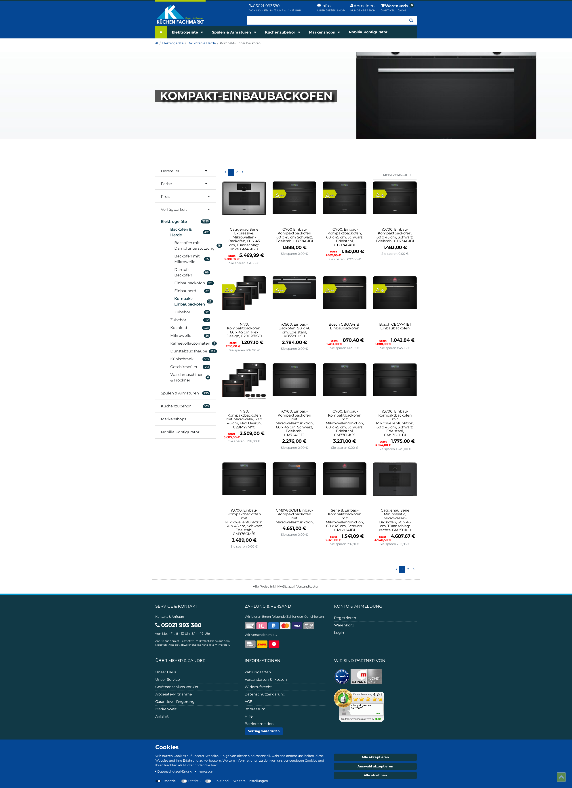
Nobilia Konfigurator (368, 32)
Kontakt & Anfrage (169, 617)
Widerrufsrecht (258, 687)
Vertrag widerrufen (264, 731)
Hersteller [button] (170, 171)
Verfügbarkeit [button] (174, 209)
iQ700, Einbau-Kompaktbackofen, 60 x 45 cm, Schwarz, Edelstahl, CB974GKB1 (344, 237)
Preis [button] (165, 196)
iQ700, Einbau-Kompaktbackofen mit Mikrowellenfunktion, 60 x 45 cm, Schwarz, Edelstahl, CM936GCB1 (395, 423)
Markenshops (322, 32)
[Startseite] (161, 32)
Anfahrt (162, 716)
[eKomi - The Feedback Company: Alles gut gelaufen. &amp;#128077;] (359, 705)
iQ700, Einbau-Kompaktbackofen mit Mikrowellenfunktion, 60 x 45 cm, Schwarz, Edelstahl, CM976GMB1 (244, 522)
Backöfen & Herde (202, 43)
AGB (248, 702)
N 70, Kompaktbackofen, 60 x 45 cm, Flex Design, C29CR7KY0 (244, 330)
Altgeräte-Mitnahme (173, 694)
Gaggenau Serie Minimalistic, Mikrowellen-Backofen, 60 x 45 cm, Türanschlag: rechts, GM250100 (395, 520)
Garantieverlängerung (175, 702)
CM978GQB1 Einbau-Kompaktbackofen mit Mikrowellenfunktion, (294, 516)
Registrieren (345, 618)
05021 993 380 (181, 625)
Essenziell (169, 781)
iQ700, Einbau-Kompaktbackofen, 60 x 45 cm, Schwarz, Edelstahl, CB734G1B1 (395, 235)
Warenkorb (344, 625)
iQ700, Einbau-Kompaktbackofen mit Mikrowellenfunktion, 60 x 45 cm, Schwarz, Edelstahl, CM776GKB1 (345, 423)
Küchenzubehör (280, 32)
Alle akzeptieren (375, 757)
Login (339, 632)
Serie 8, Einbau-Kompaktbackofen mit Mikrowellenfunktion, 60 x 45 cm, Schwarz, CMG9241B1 (345, 520)
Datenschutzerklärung (265, 694)
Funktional (220, 781)
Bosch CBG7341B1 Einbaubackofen (345, 326)
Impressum (255, 709)
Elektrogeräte (185, 32)
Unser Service (167, 679)
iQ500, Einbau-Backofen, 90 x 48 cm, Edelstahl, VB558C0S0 (294, 330)
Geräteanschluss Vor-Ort (177, 687)
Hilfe (249, 716)
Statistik (194, 781)
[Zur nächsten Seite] (243, 172)
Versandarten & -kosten (266, 679)
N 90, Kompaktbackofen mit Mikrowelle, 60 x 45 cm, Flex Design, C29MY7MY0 (244, 419)
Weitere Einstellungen (250, 781)
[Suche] (411, 20)
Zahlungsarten (258, 672)
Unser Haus (165, 672)
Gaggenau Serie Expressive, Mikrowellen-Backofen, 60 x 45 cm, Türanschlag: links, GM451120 (244, 239)
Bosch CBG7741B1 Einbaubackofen (395, 326)
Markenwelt (166, 709)
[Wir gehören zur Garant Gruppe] (366, 676)
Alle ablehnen (375, 775)
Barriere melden (259, 724)
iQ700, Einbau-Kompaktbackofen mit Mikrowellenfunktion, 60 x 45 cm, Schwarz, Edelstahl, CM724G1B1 (294, 423)
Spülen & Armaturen (232, 32)
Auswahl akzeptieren (375, 766)
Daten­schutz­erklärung (175, 771)
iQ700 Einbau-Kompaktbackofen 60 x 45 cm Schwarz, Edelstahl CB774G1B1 (294, 235)
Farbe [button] (166, 183)
